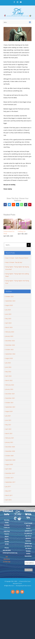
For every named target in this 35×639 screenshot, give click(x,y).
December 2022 (10, 341)
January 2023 (9, 336)
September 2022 (10, 354)
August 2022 (9, 358)
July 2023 (8, 310)
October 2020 (9, 455)
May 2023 (8, 318)
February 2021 (9, 438)
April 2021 (8, 429)
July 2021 (8, 416)
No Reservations (27, 585)
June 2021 (8, 420)
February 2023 (9, 332)
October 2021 (9, 402)
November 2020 (10, 451)
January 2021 (9, 442)
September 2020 (10, 460)
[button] (5, 227)
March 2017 (8, 495)
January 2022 (9, 389)
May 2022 (8, 371)
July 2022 (8, 363)
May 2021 (8, 424)
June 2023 (8, 314)
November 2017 (10, 473)
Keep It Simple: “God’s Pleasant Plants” (16, 258)
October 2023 (9, 296)
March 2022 (8, 380)
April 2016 (8, 500)
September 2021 (10, 407)
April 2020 (8, 469)
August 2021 (9, 411)
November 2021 (10, 398)
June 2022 (8, 367)
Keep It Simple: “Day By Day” (13, 262)
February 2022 (9, 385)
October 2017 (9, 478)
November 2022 (10, 345)
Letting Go (22, 231)
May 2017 (8, 491)
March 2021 (8, 433)
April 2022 (8, 376)
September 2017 (10, 482)
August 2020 (9, 464)
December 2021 (10, 394)
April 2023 (8, 323)
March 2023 (8, 327)
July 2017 (8, 486)
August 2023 (9, 305)
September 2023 (10, 301)
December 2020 (10, 447)
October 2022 (9, 349)
